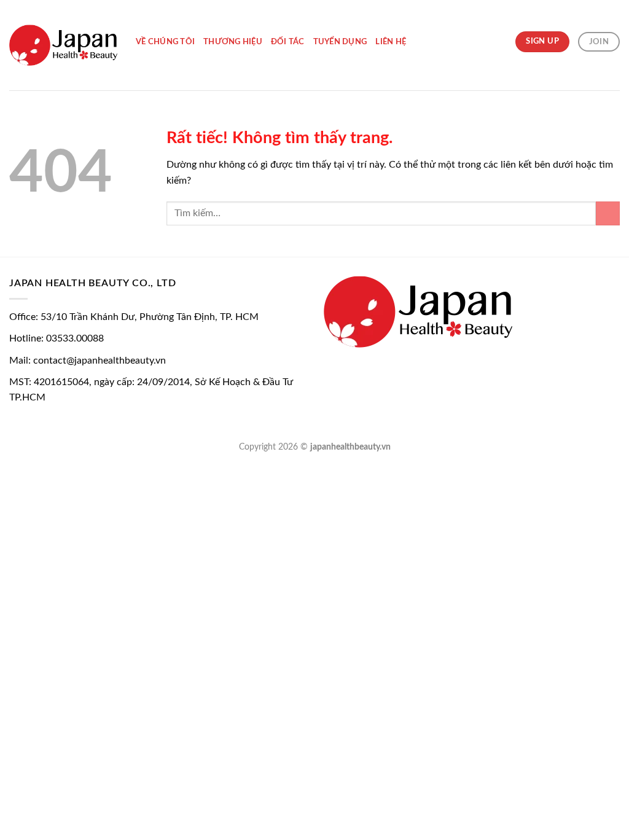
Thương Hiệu (232, 41)
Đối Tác (288, 41)
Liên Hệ (390, 41)
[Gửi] (608, 213)
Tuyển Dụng (340, 41)
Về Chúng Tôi (165, 41)
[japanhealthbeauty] (63, 45)
